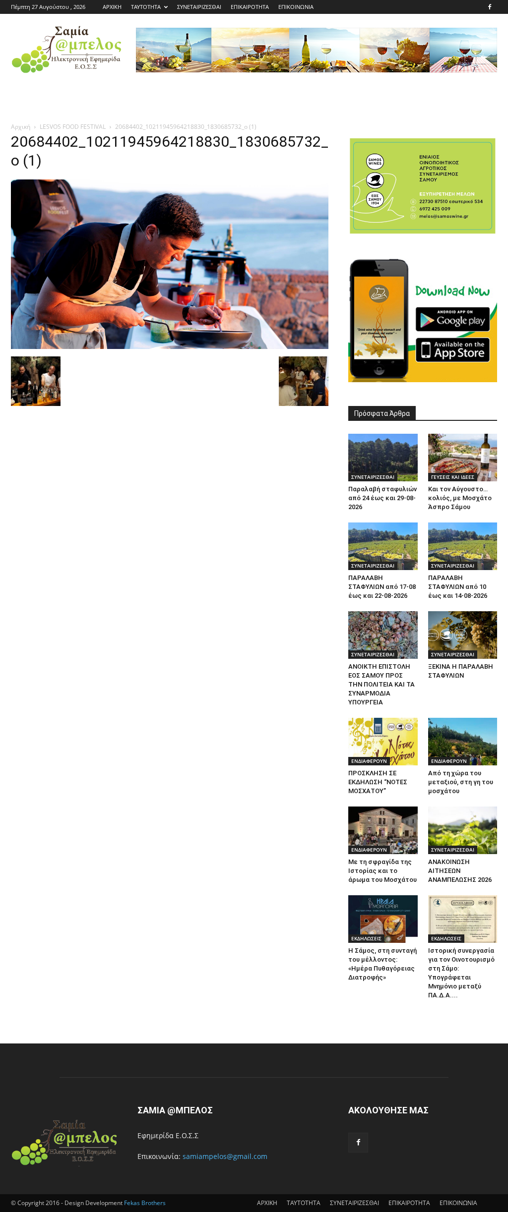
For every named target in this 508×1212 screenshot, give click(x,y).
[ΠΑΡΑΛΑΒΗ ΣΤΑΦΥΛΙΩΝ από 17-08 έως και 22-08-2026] (383, 546)
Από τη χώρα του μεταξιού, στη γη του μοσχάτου (460, 782)
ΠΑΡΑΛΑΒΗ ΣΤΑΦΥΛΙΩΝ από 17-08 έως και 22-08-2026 (382, 586)
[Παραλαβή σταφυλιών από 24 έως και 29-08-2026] (383, 457)
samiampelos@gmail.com (225, 1156)
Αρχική (20, 126)
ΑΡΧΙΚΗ (112, 6)
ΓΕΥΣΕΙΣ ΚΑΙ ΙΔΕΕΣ (452, 476)
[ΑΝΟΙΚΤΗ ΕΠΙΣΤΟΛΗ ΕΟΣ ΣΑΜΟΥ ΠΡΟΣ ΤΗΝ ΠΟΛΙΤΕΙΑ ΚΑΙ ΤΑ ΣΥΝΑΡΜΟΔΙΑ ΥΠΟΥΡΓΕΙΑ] (383, 635)
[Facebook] (489, 7)
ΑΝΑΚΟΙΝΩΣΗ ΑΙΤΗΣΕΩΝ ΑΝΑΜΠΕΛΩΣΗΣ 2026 (460, 870)
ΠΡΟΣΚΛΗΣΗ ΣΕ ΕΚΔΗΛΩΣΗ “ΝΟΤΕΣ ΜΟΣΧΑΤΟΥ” (377, 782)
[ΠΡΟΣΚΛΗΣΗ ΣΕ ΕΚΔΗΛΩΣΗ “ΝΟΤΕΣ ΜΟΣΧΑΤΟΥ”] (383, 741)
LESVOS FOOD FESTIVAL (73, 126)
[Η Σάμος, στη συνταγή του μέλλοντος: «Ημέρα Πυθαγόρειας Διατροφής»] (383, 919)
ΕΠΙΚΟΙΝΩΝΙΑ (296, 6)
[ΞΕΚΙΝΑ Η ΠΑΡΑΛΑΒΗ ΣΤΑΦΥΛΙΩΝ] (463, 635)
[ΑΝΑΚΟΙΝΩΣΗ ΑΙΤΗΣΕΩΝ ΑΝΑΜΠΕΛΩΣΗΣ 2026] (463, 830)
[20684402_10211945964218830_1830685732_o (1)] (169, 346)
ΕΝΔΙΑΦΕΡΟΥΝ (369, 760)
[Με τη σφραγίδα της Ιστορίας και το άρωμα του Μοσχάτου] (383, 830)
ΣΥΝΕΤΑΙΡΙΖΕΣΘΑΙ (199, 6)
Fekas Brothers (144, 1203)
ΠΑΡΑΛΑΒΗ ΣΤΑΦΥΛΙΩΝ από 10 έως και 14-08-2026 (457, 586)
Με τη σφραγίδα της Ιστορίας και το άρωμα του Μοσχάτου (382, 870)
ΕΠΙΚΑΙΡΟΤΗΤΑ (250, 6)
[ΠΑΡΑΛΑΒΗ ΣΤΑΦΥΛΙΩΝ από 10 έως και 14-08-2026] (463, 546)
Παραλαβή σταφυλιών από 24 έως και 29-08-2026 (382, 498)
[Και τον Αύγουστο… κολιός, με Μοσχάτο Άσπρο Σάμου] (463, 457)
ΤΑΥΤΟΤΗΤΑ (146, 6)
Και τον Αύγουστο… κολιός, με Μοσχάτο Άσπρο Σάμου (460, 498)
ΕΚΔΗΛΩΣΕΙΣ (366, 938)
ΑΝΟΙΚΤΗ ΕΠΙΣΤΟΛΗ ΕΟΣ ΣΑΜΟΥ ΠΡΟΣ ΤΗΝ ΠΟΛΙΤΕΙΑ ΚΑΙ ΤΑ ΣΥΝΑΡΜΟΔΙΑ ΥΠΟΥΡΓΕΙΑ (381, 684)
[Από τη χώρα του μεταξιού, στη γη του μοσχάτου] (463, 741)
